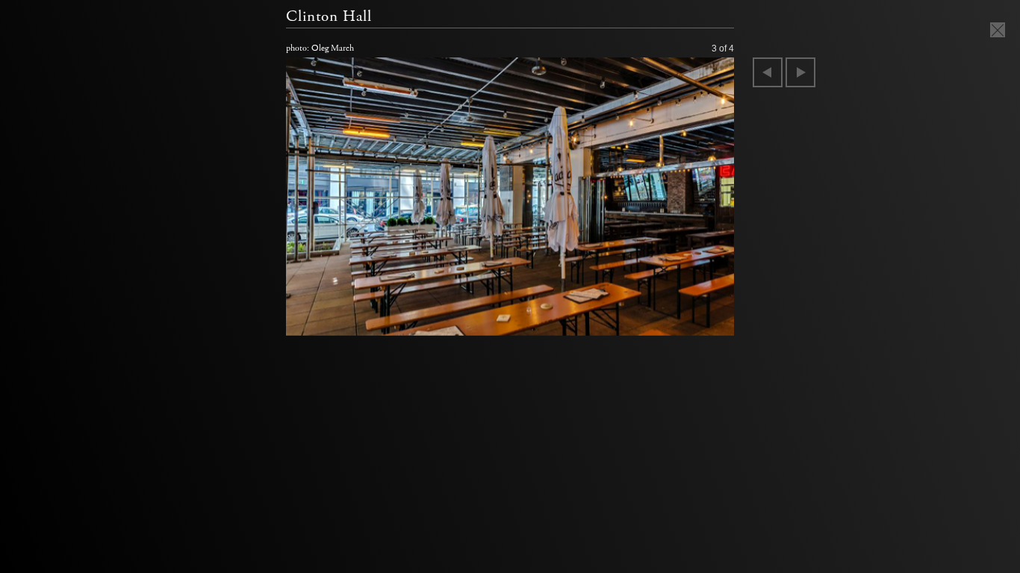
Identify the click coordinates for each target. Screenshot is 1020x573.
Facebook (30, 231)
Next (800, 72)
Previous (767, 72)
